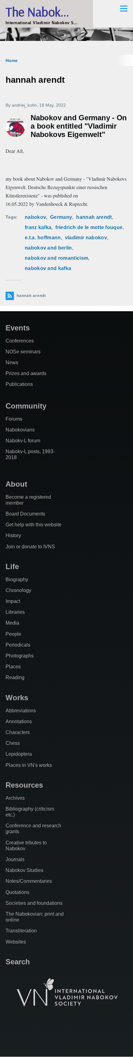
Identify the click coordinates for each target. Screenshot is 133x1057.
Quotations (17, 892)
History (13, 535)
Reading (15, 677)
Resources (24, 785)
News (12, 362)
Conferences (20, 340)
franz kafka (38, 227)
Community (26, 406)
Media (12, 623)
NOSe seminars (23, 351)
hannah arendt (94, 217)
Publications (19, 384)
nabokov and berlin (48, 247)
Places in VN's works (29, 765)
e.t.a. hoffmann (43, 237)
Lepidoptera (19, 754)
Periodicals (18, 645)
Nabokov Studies (24, 870)
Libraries (15, 612)
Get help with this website (34, 524)
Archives (15, 798)
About (16, 484)
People (13, 634)
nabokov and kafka (48, 268)
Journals (15, 859)
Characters (18, 732)
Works (17, 697)
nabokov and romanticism (56, 258)
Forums (14, 419)
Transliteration (21, 930)
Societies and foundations (34, 903)
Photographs (20, 655)
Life (12, 566)
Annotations (19, 721)
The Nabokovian (47, 11)
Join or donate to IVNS (30, 546)
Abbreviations (21, 710)
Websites (16, 941)
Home (12, 60)
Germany (61, 217)
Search (18, 961)
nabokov (35, 217)
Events (18, 328)
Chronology (18, 590)
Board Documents (25, 513)
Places (13, 666)
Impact (13, 601)
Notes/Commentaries (29, 881)
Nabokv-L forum (23, 440)
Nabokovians (20, 429)
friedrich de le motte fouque (88, 227)
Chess (13, 743)
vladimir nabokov (86, 237)
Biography (17, 579)
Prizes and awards (26, 373)
